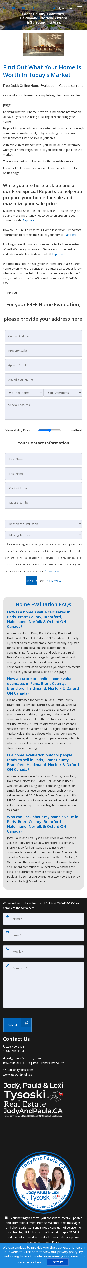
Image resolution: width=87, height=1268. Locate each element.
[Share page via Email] (33, 8)
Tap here (29, 220)
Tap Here (70, 235)
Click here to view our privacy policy (50, 1252)
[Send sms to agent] (14, 8)
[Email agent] (24, 8)
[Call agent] (4, 8)
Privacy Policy (52, 570)
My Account (64, 8)
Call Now (52, 580)
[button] (31, 580)
